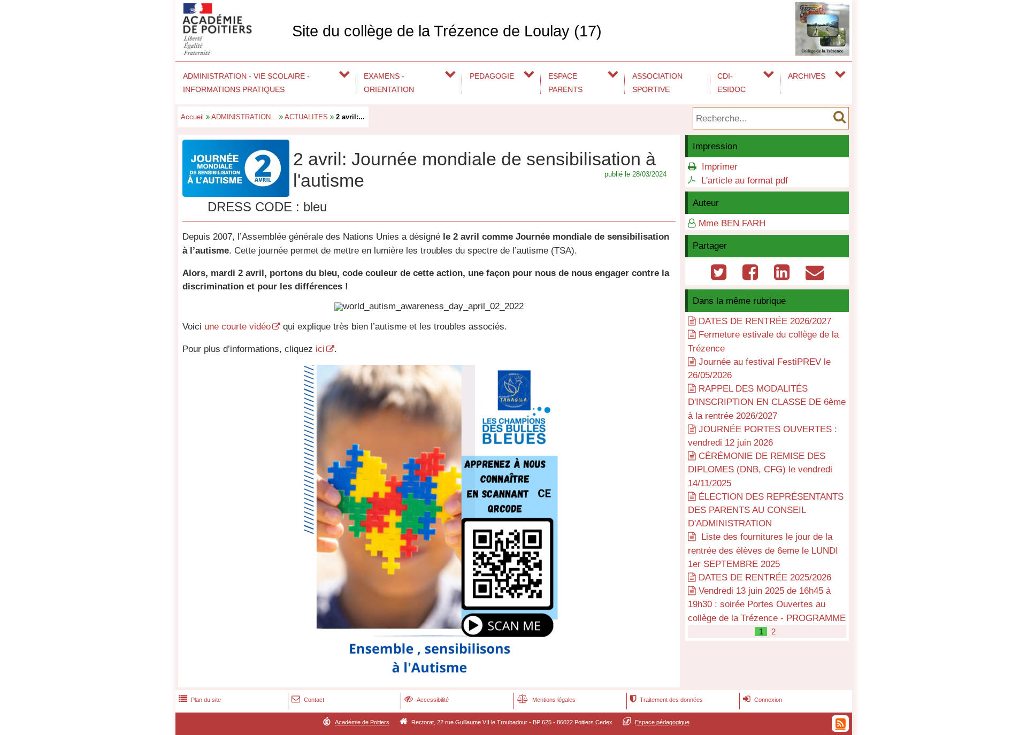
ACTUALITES (306, 117)
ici (320, 349)
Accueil (192, 117)
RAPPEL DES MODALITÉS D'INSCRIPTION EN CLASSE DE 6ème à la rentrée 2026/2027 (767, 402)
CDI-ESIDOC (731, 83)
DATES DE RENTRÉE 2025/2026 (765, 577)
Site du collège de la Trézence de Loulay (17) (447, 31)
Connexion (762, 699)
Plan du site (200, 699)
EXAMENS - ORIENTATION (389, 83)
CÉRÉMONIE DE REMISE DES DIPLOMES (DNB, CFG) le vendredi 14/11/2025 (760, 469)
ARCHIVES (806, 76)
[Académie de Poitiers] (231, 52)
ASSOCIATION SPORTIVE (657, 83)
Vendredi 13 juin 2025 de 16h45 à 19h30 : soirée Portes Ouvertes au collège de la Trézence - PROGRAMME (767, 604)
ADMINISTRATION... (244, 117)
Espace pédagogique (662, 722)
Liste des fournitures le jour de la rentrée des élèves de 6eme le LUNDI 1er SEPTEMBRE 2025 (763, 550)
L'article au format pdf (744, 180)
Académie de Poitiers (362, 722)
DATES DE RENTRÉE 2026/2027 (765, 321)
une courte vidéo (237, 326)
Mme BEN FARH (732, 223)
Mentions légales (546, 699)
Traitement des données (666, 699)
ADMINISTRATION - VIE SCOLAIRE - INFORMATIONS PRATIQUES (246, 83)
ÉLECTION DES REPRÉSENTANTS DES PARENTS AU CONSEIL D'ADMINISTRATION (766, 510)
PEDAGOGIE (492, 76)
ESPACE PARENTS (565, 83)
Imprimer (720, 167)
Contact (308, 699)
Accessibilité (426, 699)
